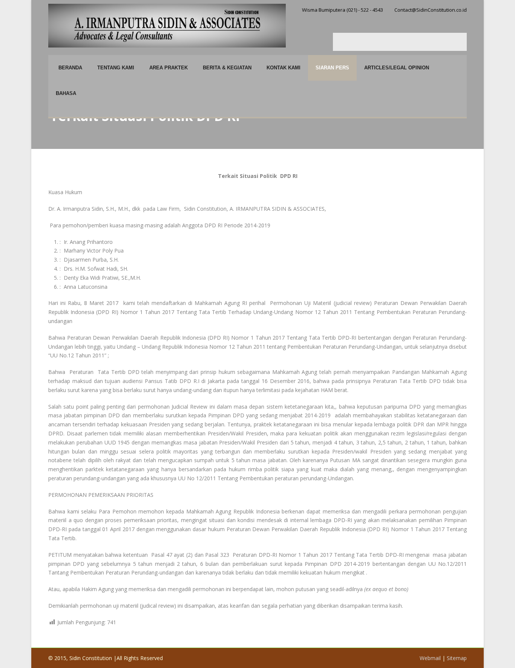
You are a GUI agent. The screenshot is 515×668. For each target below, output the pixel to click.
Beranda (70, 67)
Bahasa (66, 93)
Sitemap (457, 658)
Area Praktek (168, 67)
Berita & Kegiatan (227, 67)
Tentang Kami (115, 67)
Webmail (430, 658)
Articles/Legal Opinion (396, 67)
